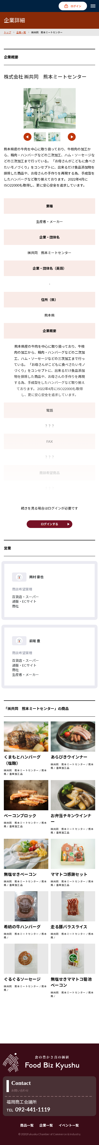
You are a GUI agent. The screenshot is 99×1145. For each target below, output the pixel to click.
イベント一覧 (69, 1125)
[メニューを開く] (93, 6)
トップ (7, 32)
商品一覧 (27, 1125)
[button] (27, 137)
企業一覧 (21, 32)
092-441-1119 (32, 1109)
